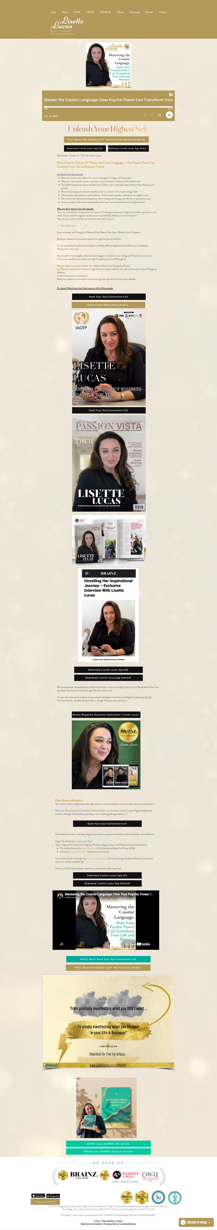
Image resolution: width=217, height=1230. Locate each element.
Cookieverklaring (127, 1223)
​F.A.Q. (97, 1220)
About (119, 1220)
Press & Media (108, 1220)
